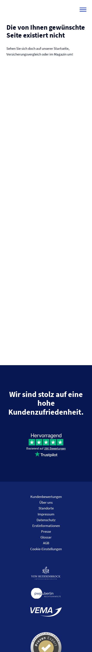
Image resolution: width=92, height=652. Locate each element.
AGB (46, 543)
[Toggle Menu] (83, 9)
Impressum (46, 514)
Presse (46, 531)
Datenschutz (46, 520)
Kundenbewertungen (46, 496)
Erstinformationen (46, 525)
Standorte (46, 508)
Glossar (46, 537)
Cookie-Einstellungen (46, 549)
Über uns (46, 502)
